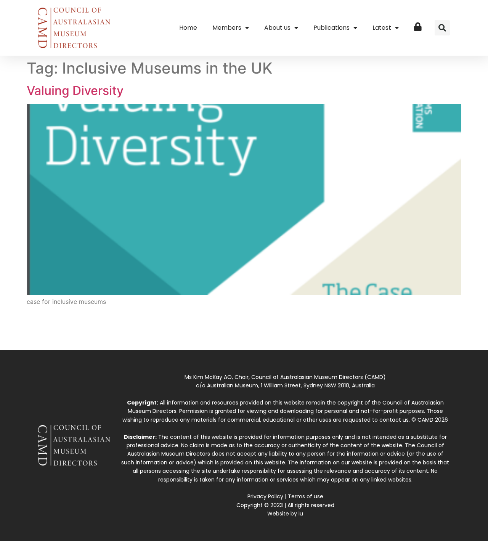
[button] (442, 27)
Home (188, 27)
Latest (381, 27)
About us (277, 27)
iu (301, 513)
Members (226, 27)
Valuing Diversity (75, 90)
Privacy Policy (265, 496)
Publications (331, 27)
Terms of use (305, 496)
